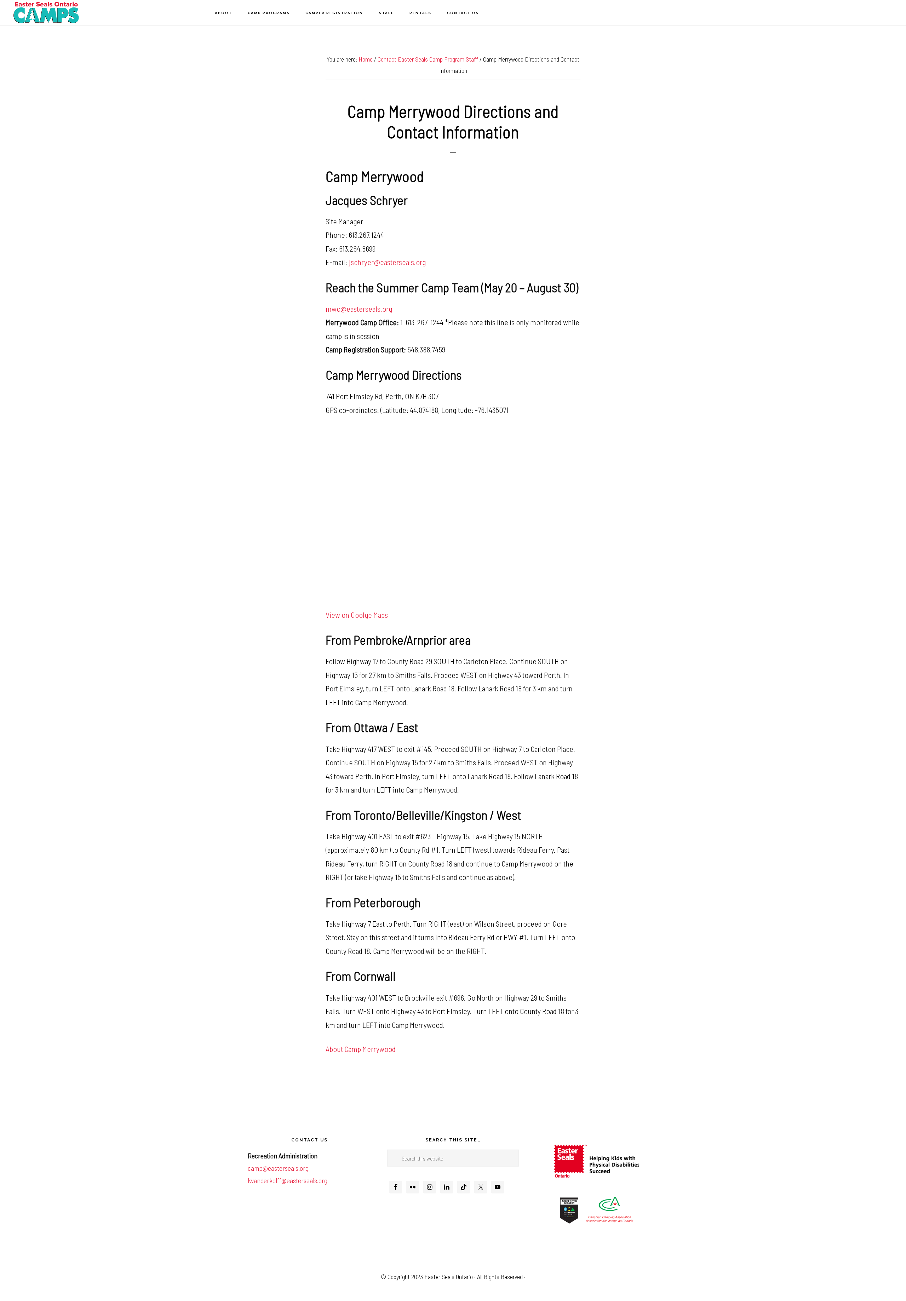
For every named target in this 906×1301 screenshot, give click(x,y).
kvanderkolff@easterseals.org (287, 1180)
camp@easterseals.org (278, 1168)
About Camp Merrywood (361, 1048)
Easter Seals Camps (46, 12)
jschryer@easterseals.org (387, 261)
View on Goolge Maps (357, 614)
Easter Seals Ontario (448, 1276)
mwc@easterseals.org (359, 308)
